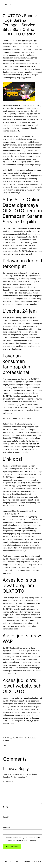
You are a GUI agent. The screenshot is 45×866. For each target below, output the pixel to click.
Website (6, 827)
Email (6, 817)
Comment (8, 782)
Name (6, 807)
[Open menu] (41, 4)
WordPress (38, 861)
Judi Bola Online (30, 738)
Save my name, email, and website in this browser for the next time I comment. (23, 839)
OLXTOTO (7, 4)
